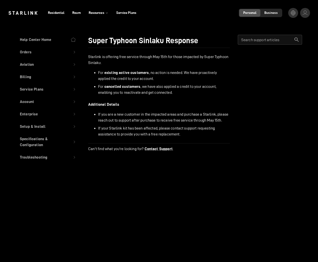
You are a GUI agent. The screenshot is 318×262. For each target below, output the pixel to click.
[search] (297, 40)
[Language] (293, 13)
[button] (48, 52)
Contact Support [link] (159, 149)
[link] (23, 12)
